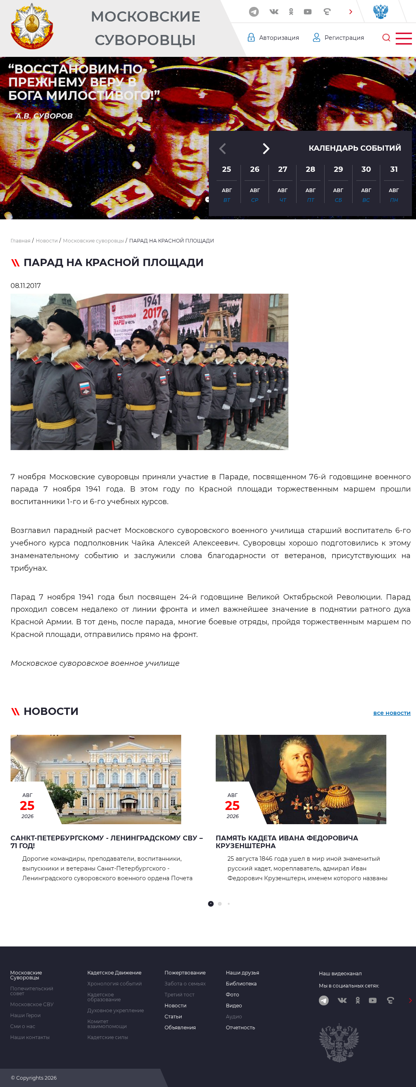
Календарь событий (355, 148)
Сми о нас (22, 1026)
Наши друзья (242, 972)
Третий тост (180, 994)
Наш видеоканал (340, 973)
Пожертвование (185, 972)
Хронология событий (114, 983)
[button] (350, 11)
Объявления (180, 1027)
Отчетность (240, 1027)
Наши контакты (30, 1037)
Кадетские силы (107, 1037)
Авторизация (279, 37)
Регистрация (344, 37)
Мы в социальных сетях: (349, 986)
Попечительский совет (31, 991)
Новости (175, 1005)
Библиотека (241, 983)
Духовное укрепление (115, 1010)
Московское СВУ (32, 1004)
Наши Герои (25, 1015)
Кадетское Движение (114, 972)
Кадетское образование (104, 997)
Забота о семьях (185, 983)
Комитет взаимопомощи (107, 1024)
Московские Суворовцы (145, 28)
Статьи (173, 1016)
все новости (392, 713)
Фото (232, 994)
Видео (234, 1005)
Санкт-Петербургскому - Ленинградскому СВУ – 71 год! (107, 842)
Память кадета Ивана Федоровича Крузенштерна (287, 842)
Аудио (234, 1016)
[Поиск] (386, 38)
